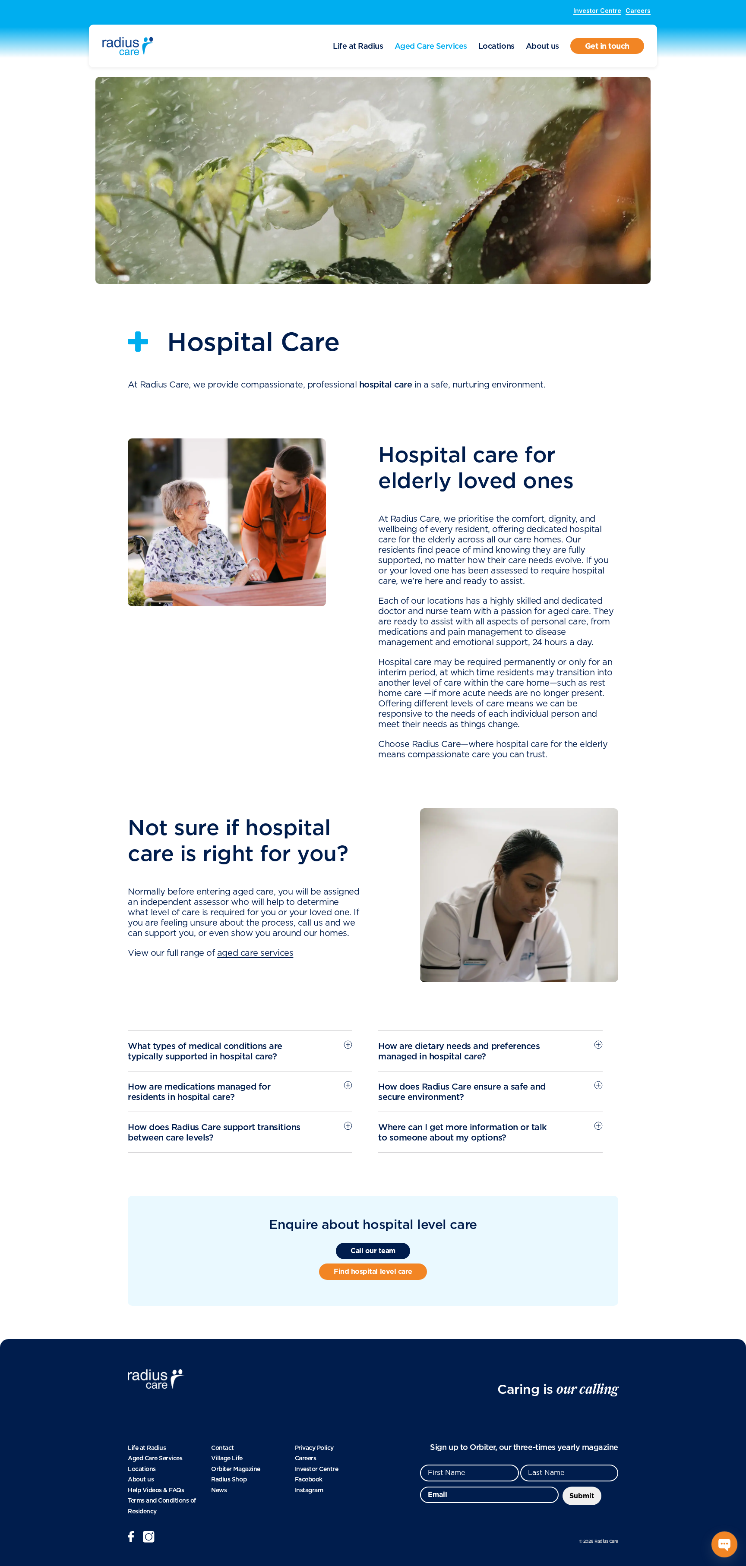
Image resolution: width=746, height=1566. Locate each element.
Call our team (373, 1251)
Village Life (226, 1458)
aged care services (255, 953)
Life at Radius (358, 45)
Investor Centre (597, 10)
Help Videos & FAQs (156, 1490)
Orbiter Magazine (235, 1468)
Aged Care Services (431, 45)
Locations (496, 45)
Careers (638, 10)
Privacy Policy (314, 1447)
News (219, 1490)
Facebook (308, 1479)
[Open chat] (724, 1544)
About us (542, 45)
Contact (222, 1447)
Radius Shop (229, 1479)
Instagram (309, 1490)
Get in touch (607, 45)
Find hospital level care (373, 1271)
